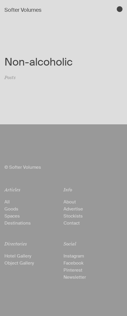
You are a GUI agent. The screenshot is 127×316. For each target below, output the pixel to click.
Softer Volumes (22, 10)
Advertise (73, 209)
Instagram (74, 256)
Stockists (73, 216)
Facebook (74, 263)
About (70, 202)
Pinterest (73, 270)
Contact (72, 223)
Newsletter (75, 277)
